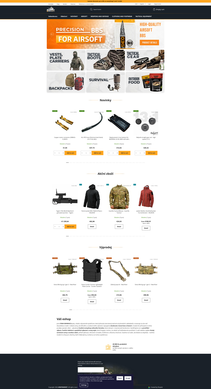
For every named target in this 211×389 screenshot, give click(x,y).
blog (58, 4)
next (161, 136)
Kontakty (50, 4)
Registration (157, 4)
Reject (120, 378)
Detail (92, 226)
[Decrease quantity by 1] (55, 153)
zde (101, 381)
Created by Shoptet (157, 387)
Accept (128, 378)
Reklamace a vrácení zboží (86, 4)
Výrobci (65, 4)
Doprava (73, 4)
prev (49, 136)
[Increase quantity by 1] (63, 153)
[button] (52, 34)
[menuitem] (53, 16)
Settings (84, 385)
